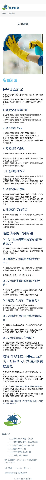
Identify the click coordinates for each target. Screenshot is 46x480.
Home (4, 14)
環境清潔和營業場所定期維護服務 (27, 386)
